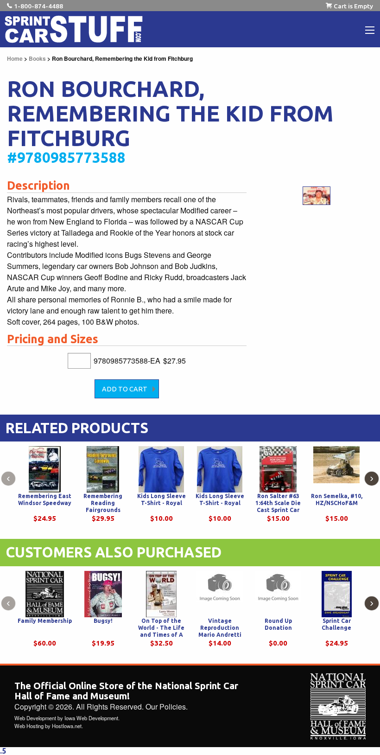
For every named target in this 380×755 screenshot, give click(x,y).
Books (37, 58)
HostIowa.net (67, 725)
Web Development (35, 718)
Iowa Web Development (91, 718)
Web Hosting (29, 725)
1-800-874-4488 (38, 6)
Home (15, 58)
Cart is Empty (353, 6)
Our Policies (166, 706)
